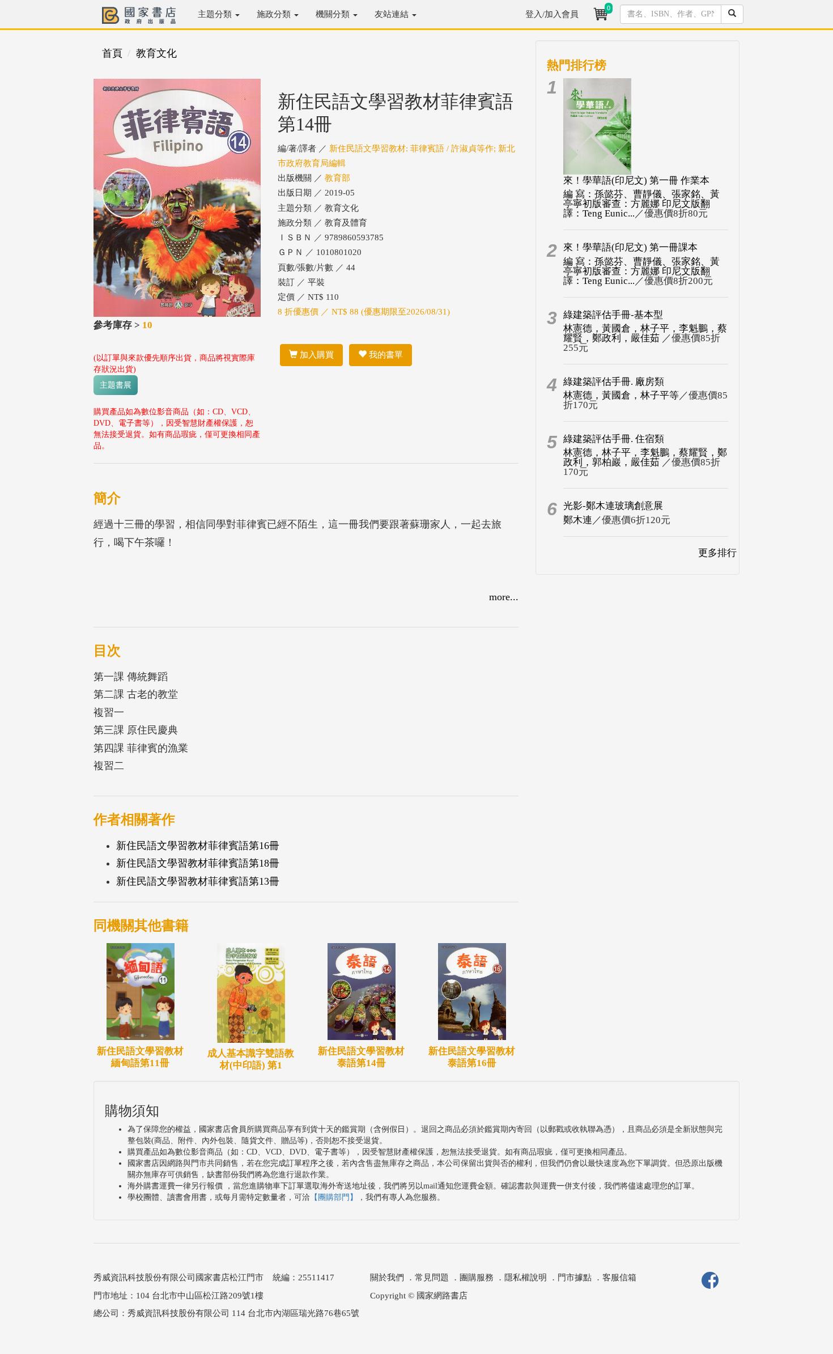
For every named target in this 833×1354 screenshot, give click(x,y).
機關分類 (334, 14)
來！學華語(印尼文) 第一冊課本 (630, 247)
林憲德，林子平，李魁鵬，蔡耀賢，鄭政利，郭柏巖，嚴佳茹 (645, 457)
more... (503, 596)
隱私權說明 (525, 1277)
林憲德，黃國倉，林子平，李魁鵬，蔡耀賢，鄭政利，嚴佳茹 (645, 333)
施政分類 (275, 14)
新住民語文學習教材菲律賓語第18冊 (197, 863)
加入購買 (316, 354)
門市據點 (575, 1277)
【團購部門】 (334, 1197)
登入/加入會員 (552, 14)
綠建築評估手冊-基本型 (613, 314)
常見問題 (432, 1277)
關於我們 (387, 1277)
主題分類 (216, 14)
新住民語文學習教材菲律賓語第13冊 (197, 881)
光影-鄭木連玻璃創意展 (613, 505)
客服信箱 (619, 1277)
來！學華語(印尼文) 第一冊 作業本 (636, 180)
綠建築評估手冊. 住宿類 (613, 439)
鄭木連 (577, 520)
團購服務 (477, 1277)
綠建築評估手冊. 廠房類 (613, 381)
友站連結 (393, 14)
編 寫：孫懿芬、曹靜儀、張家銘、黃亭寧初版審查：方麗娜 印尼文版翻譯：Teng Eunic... (641, 204)
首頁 (112, 53)
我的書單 (385, 354)
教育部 (337, 177)
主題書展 (115, 385)
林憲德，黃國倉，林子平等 (621, 395)
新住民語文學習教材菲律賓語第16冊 (197, 845)
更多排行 (717, 552)
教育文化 (156, 53)
